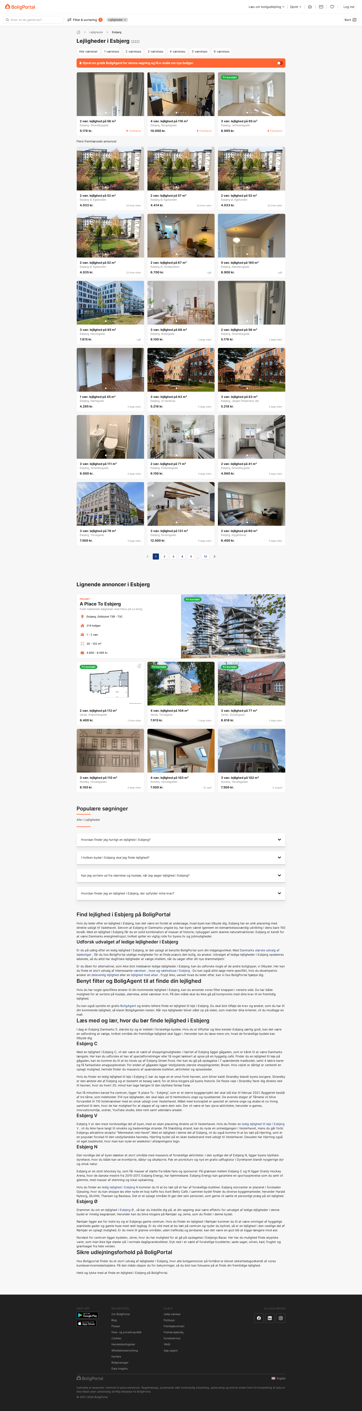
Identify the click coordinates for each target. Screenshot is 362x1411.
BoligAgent (128, 1006)
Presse (115, 1326)
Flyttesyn (169, 1320)
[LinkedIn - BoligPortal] (270, 1318)
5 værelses (199, 51)
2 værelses (133, 51)
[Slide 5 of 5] (115, 113)
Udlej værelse (172, 1314)
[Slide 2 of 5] (108, 113)
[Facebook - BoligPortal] (259, 1318)
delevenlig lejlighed (105, 975)
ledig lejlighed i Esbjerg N (120, 1187)
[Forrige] (147, 556)
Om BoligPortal (120, 1314)
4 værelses (177, 51)
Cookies (116, 1338)
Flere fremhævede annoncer (97, 141)
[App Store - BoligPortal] (86, 1323)
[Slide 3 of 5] (110, 113)
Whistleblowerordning (124, 1350)
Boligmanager (119, 1362)
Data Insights (119, 1368)
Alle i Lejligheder (88, 820)
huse (152, 970)
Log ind (349, 7)
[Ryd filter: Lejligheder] (125, 19)
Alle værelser (88, 51)
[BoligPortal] (20, 7)
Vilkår (167, 1344)
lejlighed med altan (144, 975)
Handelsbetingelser (123, 1344)
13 (205, 556)
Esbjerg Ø (127, 1210)
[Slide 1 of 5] (106, 113)
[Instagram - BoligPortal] (280, 1318)
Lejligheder (96, 32)
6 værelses (221, 51)
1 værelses (111, 51)
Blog (114, 1320)
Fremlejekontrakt (174, 1326)
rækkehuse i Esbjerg (175, 970)
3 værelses (155, 51)
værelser (139, 970)
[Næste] (215, 556)
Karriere (116, 1356)
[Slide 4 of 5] (112, 113)
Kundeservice (172, 1338)
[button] (181, 839)
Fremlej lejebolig (173, 1332)
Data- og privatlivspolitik (126, 1332)
